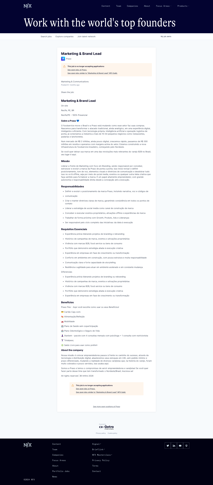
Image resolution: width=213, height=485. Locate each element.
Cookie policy (112, 433)
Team (118, 6)
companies (64, 36)
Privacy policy (101, 433)
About (147, 6)
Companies (132, 6)
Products (182, 6)
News (54, 476)
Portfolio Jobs (61, 471)
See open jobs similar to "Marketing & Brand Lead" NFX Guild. (92, 73)
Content (106, 6)
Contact (96, 471)
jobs (46, 36)
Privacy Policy (100, 460)
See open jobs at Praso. (77, 70)
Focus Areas (163, 6)
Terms (95, 465)
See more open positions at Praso (106, 406)
